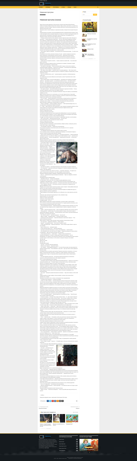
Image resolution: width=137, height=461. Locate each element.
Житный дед (89, 30)
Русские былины (89, 28)
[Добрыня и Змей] (84, 50)
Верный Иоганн (88, 449)
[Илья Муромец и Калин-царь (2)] (84, 45)
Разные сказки (61, 439)
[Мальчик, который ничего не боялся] (59, 418)
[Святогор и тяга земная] (84, 35)
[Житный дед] (89, 27)
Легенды (69, 7)
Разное (75, 7)
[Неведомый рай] (72, 418)
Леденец (77, 408)
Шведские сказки (42, 14)
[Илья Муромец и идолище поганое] (84, 40)
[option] (88, 445)
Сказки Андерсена (62, 450)
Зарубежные (47, 7)
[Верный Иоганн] (88, 445)
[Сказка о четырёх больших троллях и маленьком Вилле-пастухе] (46, 418)
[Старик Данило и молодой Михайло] (84, 55)
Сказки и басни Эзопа (62, 448)
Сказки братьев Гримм (88, 447)
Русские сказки (61, 441)
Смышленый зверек (43, 408)
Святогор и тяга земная (91, 33)
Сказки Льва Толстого (62, 446)
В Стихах (63, 7)
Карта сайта (47, 447)
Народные (41, 7)
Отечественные (56, 7)
